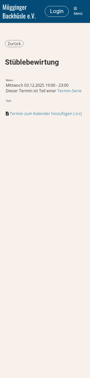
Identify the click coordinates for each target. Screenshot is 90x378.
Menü (78, 14)
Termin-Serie (69, 90)
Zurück (14, 43)
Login (57, 11)
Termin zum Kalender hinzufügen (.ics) (46, 113)
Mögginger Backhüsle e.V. (19, 11)
